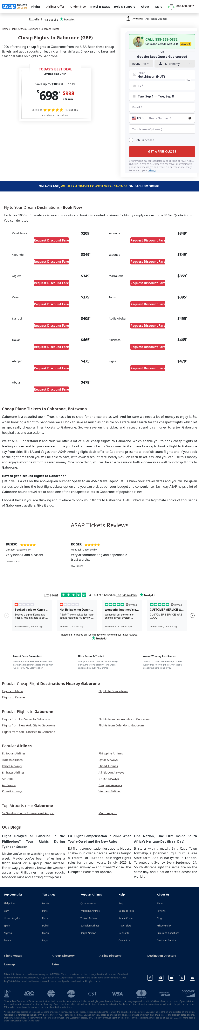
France (7, 940)
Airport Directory (63, 955)
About (160, 903)
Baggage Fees (126, 910)
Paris (45, 910)
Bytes (55, 964)
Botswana (33, 29)
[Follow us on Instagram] (160, 978)
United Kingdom (12, 918)
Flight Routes (13, 955)
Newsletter (124, 933)
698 (48, 95)
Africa (22, 29)
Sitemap (9, 964)
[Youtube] (171, 978)
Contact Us (124, 940)
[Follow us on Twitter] (182, 978)
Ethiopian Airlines (89, 925)
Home (5, 29)
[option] (34, 557)
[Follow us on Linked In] (192, 978)
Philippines (10, 903)
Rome (45, 918)
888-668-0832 (185, 6)
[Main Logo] (14, 7)
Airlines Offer (55, 6)
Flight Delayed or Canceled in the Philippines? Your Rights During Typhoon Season (33, 841)
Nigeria (8, 933)
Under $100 (78, 6)
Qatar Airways (88, 903)
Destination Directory (161, 955)
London (46, 903)
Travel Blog (125, 925)
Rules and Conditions (168, 933)
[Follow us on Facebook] (150, 978)
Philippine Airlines (90, 910)
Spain (7, 925)
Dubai (45, 925)
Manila (46, 933)
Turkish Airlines (88, 918)
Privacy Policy (164, 925)
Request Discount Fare (51, 240)
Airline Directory (110, 955)
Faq (120, 903)
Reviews (161, 910)
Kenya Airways (88, 933)
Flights (13, 29)
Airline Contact (126, 918)
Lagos (45, 940)
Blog (159, 918)
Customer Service (166, 940)
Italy (6, 910)
